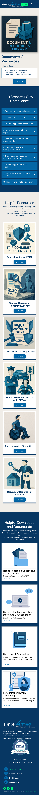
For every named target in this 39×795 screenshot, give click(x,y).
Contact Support (15, 774)
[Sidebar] (36, 4)
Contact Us (19, 81)
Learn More (19, 262)
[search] (32, 4)
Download (6, 579)
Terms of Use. (34, 791)
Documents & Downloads (15, 72)
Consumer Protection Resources (18, 74)
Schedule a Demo (15, 769)
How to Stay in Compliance (16, 70)
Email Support (14, 778)
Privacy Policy (28, 791)
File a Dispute (14, 782)
